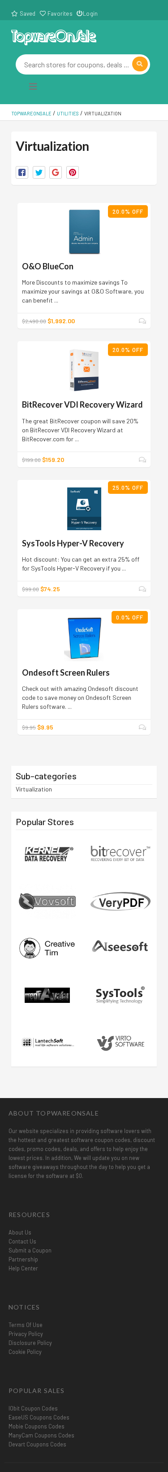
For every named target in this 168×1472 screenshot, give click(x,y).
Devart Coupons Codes (37, 1444)
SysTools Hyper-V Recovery (73, 543)
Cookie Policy (25, 1351)
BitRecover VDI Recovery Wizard (82, 404)
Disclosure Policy (30, 1342)
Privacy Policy (26, 1333)
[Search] (140, 64)
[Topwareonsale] (53, 36)
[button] (22, 172)
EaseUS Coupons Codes (39, 1417)
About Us (20, 1232)
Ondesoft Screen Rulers (66, 672)
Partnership (23, 1259)
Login (90, 13)
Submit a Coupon (30, 1250)
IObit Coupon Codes (33, 1408)
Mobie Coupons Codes (37, 1426)
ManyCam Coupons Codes (41, 1435)
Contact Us (22, 1241)
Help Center (23, 1268)
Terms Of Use (26, 1324)
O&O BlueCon (47, 266)
